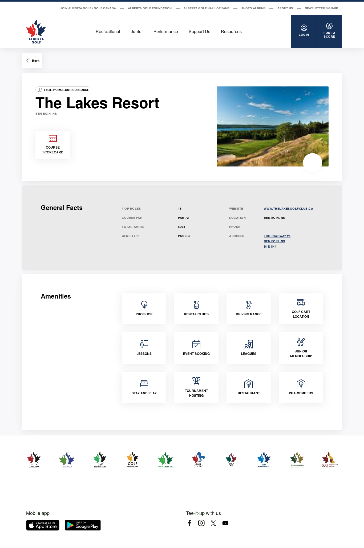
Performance (165, 31)
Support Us (199, 31)
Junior (137, 31)
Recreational (108, 31)
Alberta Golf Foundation (150, 8)
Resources (231, 31)
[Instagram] (201, 523)
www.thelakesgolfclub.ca (288, 209)
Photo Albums (253, 8)
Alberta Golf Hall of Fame (206, 8)
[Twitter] (213, 523)
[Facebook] (189, 523)
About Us (285, 8)
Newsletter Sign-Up (321, 8)
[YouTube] (225, 523)
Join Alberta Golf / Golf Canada (88, 8)
